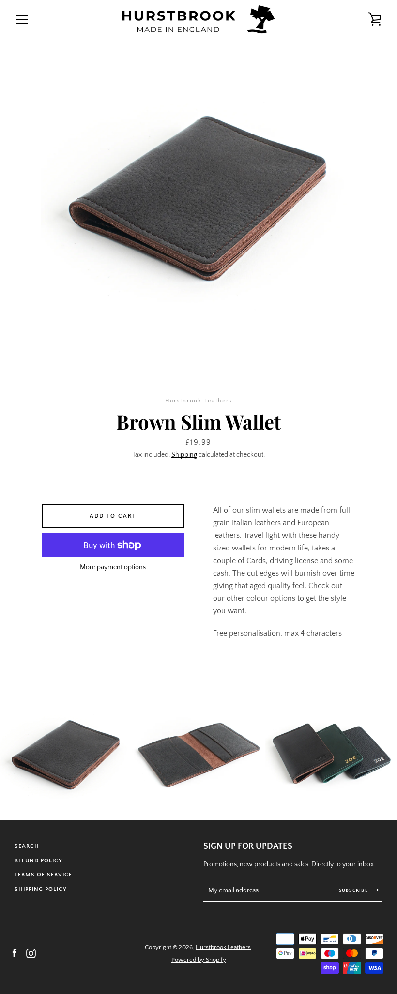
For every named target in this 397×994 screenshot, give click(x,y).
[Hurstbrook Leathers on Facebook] (14, 953)
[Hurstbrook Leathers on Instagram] (31, 953)
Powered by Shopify (198, 959)
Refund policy (38, 861)
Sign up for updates (247, 846)
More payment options (113, 567)
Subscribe (354, 890)
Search (27, 846)
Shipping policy (41, 889)
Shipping (184, 455)
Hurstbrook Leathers (223, 947)
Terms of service (43, 875)
